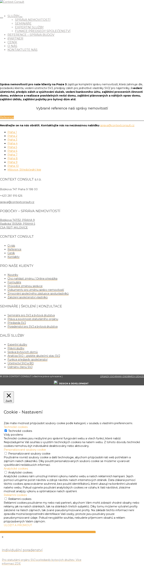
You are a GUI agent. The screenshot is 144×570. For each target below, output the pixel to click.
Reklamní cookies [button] (15, 495)
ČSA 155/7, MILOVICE (14, 227)
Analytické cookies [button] (16, 468)
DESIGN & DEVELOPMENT (74, 383)
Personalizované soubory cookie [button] (25, 449)
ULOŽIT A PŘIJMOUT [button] (18, 525)
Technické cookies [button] (16, 427)
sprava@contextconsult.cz (117, 125)
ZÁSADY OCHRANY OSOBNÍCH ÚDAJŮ (122, 376)
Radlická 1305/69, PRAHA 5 (17, 223)
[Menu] (1, 17)
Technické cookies (20, 431)
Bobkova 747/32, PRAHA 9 (17, 220)
